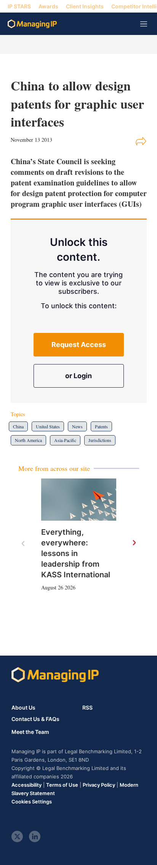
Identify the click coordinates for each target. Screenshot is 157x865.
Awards (48, 6)
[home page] (32, 23)
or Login (78, 376)
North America (28, 440)
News (77, 426)
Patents (101, 426)
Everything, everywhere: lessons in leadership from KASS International (75, 553)
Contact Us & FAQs (35, 719)
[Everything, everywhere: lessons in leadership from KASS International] (78, 499)
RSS (87, 707)
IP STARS (19, 6)
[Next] (133, 543)
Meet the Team (30, 732)
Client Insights (85, 6)
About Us (23, 707)
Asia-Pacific (65, 440)
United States (48, 426)
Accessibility (26, 785)
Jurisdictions (99, 440)
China (18, 426)
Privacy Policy (99, 785)
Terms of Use (62, 785)
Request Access (78, 345)
